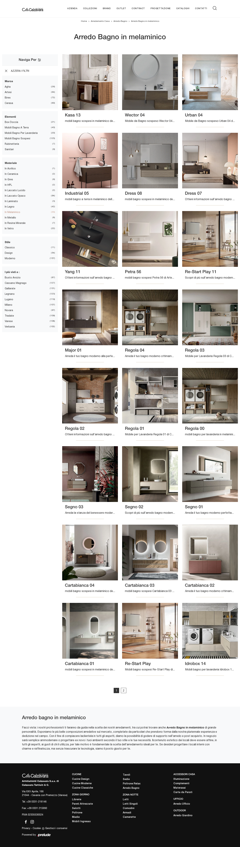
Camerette (129, 817)
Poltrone (77, 813)
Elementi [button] (10, 116)
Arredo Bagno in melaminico (145, 21)
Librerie (76, 799)
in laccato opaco (15, 195)
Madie (76, 817)
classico (10, 247)
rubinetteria (12, 143)
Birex (8, 97)
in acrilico (10, 168)
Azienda (72, 8)
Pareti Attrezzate (82, 804)
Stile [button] (7, 242)
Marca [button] (9, 81)
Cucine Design (80, 779)
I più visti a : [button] (12, 271)
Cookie (37, 828)
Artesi (8, 92)
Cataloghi (182, 8)
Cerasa (9, 103)
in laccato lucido (15, 190)
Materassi (179, 788)
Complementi (181, 783)
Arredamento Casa (100, 21)
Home (84, 21)
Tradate (9, 315)
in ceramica (11, 174)
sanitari (9, 149)
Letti (126, 799)
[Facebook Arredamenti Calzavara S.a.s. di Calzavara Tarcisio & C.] (25, 821)
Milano (8, 304)
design (9, 252)
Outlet (121, 8)
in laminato (11, 201)
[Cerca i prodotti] (215, 8)
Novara (9, 310)
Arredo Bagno (120, 21)
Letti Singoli (130, 804)
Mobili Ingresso (81, 821)
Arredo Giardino (182, 815)
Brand (107, 8)
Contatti (201, 8)
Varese (9, 321)
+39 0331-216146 (36, 801)
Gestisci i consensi (56, 828)
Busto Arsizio (13, 277)
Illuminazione (181, 779)
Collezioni (90, 8)
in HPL (8, 184)
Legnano (10, 293)
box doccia (11, 122)
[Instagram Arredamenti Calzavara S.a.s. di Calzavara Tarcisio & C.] (31, 821)
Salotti (76, 808)
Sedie (126, 779)
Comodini (128, 808)
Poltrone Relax (132, 784)
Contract (138, 8)
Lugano (9, 299)
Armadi (127, 813)
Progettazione (161, 8)
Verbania (10, 326)
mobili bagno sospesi (17, 138)
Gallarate (10, 288)
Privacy (26, 828)
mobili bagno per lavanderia (21, 133)
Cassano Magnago (16, 283)
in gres (9, 179)
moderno (10, 258)
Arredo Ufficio (181, 804)
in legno (9, 206)
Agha (8, 86)
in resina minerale (15, 223)
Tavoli (126, 775)
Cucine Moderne (82, 783)
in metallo (10, 217)
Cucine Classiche (82, 788)
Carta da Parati (182, 792)
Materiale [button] (11, 162)
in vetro (9, 228)
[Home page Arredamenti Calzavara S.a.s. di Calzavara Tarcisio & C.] (32, 8)
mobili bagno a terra (17, 127)
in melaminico (12, 212)
